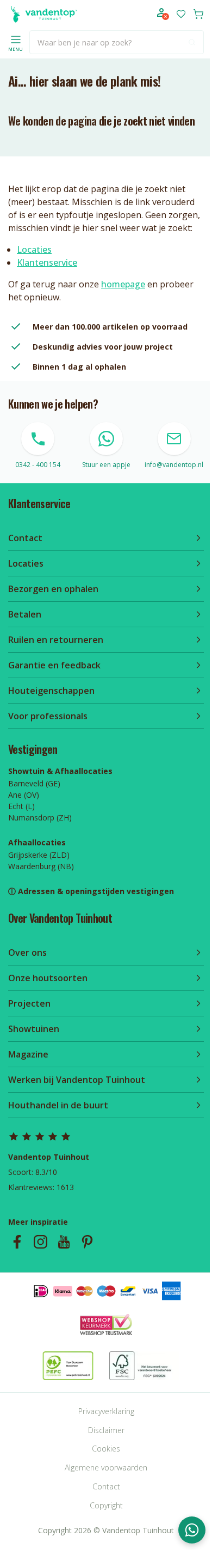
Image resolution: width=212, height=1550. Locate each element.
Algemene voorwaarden (106, 1467)
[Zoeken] (192, 42)
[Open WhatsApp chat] (191, 1530)
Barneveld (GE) (34, 783)
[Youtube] (64, 1242)
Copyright (106, 1505)
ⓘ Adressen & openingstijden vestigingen (91, 891)
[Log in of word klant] (163, 14)
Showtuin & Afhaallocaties (60, 771)
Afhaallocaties (37, 842)
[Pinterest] (87, 1242)
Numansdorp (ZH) (40, 817)
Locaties (34, 249)
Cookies (106, 1448)
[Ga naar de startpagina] (42, 14)
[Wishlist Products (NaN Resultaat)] (181, 14)
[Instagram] (40, 1242)
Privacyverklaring (106, 1411)
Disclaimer (106, 1430)
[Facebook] (17, 1242)
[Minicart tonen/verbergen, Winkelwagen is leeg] (198, 14)
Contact (106, 1486)
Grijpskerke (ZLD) (39, 855)
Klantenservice (47, 262)
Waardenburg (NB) (41, 866)
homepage (123, 284)
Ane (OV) (23, 795)
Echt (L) (21, 806)
